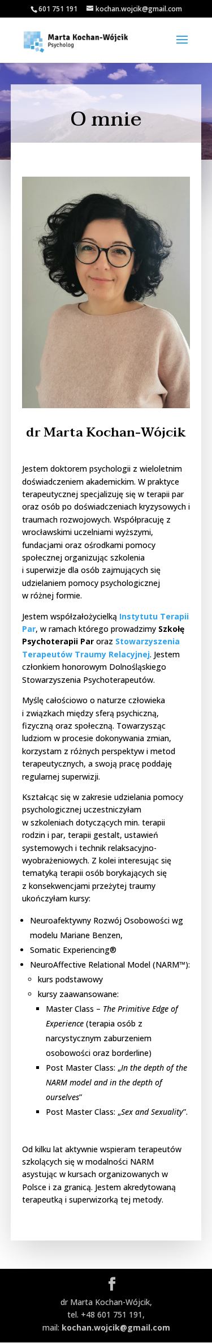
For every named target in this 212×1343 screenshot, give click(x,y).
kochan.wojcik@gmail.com (116, 1327)
